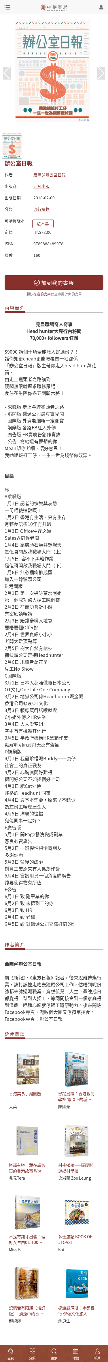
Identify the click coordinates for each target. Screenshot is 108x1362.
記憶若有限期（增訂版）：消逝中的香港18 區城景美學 (27, 1313)
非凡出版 (41, 186)
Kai (61, 1249)
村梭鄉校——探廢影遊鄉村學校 (75, 1168)
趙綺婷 (15, 1321)
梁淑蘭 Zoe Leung (74, 1178)
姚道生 (64, 1321)
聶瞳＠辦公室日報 (49, 175)
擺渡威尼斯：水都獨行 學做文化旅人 (76, 1310)
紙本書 (43, 224)
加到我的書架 (57, 282)
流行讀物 (41, 209)
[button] (101, 73)
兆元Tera (17, 1178)
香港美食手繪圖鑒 (25, 1093)
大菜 (13, 1106)
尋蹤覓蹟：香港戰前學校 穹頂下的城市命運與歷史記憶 (76, 1099)
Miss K (15, 1249)
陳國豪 (64, 1106)
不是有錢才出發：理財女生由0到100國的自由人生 (27, 1242)
